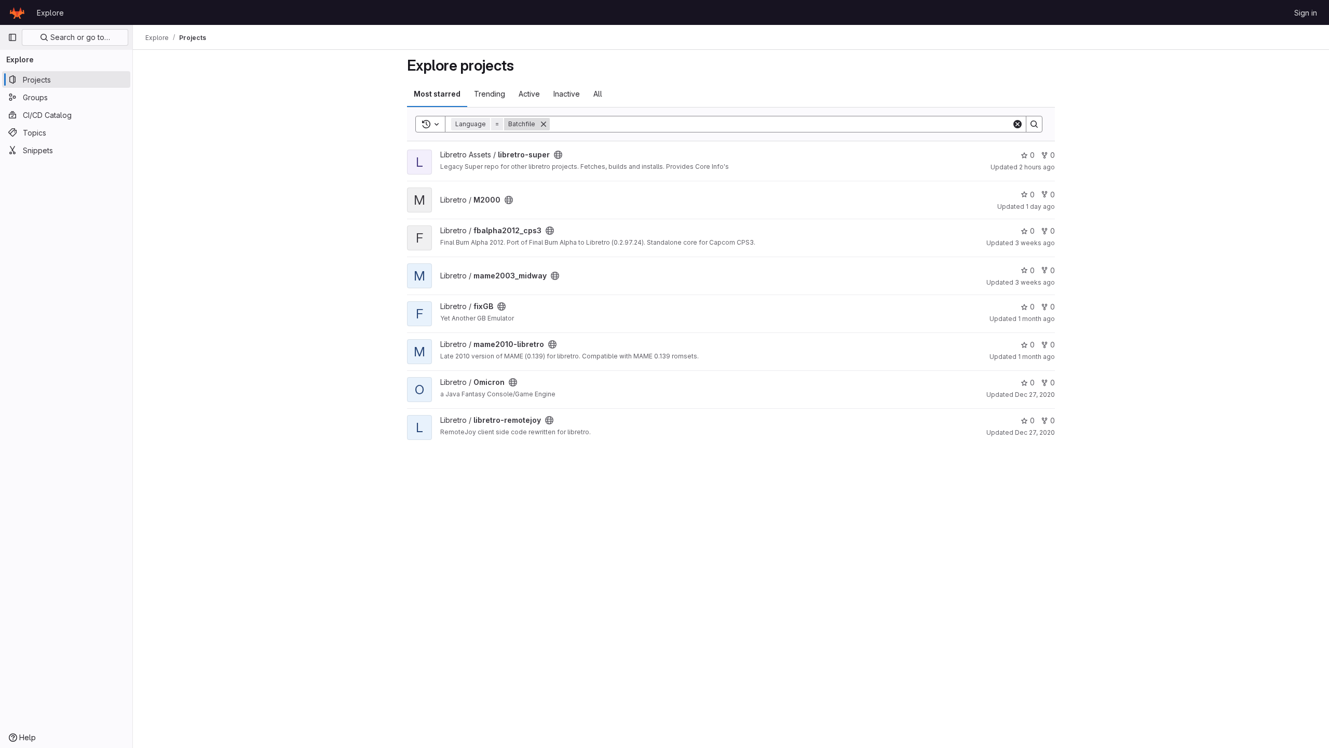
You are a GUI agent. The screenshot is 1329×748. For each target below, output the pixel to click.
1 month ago (1036, 319)
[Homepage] (17, 12)
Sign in (1305, 12)
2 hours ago (1037, 167)
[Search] (1034, 124)
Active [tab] (529, 93)
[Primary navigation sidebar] (12, 37)
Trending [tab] (489, 93)
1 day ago (1040, 206)
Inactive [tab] (566, 93)
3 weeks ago (1035, 243)
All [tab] (597, 93)
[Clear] (1017, 124)
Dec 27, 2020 (1035, 394)
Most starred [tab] (437, 93)
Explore (50, 12)
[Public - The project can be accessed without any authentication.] (558, 155)
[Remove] (543, 124)
